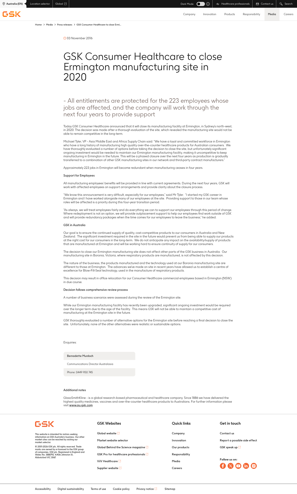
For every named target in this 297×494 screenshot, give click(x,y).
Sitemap (170, 489)
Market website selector (112, 440)
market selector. (43, 442)
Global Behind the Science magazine (121, 447)
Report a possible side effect (238, 440)
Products (229, 14)
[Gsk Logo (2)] (44, 424)
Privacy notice (145, 489)
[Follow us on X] (231, 466)
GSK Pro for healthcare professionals (121, 454)
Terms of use (98, 489)
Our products (180, 447)
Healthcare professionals (235, 3)
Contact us (266, 3)
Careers (288, 14)
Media (272, 14)
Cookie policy (121, 489)
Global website (106, 433)
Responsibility (251, 14)
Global (59, 3)
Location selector (40, 3)
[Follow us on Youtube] (238, 466)
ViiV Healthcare (107, 461)
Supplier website (107, 468)
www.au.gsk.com (81, 405)
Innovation (209, 14)
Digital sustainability (71, 489)
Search (288, 3)
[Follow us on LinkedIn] (246, 466)
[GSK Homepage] (12, 14)
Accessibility (43, 489)
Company (189, 14)
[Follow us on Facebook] (223, 466)
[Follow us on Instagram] (254, 466)
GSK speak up (229, 447)
